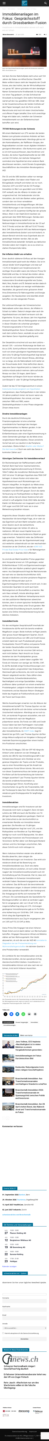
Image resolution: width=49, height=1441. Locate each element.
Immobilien (11, 9)
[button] (45, 3)
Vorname (5, 1298)
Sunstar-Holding (16, 1254)
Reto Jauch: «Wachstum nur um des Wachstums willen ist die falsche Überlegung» (21, 1385)
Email (4, 1315)
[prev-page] (3, 1118)
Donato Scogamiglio (22, 1022)
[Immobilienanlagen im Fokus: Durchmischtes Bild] (8, 1058)
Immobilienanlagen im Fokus (26, 9)
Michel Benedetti (8, 34)
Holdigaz (13, 1261)
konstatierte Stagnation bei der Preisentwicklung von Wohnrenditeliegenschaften (24, 943)
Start (4, 9)
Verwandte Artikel (10, 1035)
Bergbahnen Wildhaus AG (20, 1240)
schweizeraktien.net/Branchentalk (16, 1215)
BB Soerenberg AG (17, 1247)
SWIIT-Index (29, 731)
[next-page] (7, 1118)
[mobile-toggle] (4, 3)
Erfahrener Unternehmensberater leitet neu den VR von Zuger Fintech (25, 1375)
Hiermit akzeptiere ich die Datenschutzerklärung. (22, 1333)
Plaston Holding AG (18, 1233)
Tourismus (21, 1200)
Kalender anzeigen (9, 1266)
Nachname (6, 1307)
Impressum (33, 1432)
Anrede (4, 1324)
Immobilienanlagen (9, 1025)
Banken (22, 1195)
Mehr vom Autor (26, 1035)
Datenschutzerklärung (19, 1432)
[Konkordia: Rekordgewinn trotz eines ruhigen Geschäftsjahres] (8, 1069)
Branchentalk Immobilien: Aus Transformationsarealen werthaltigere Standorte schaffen (31, 1081)
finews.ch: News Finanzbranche (16, 1350)
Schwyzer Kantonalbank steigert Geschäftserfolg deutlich (19, 1367)
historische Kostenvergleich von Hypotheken (21, 389)
